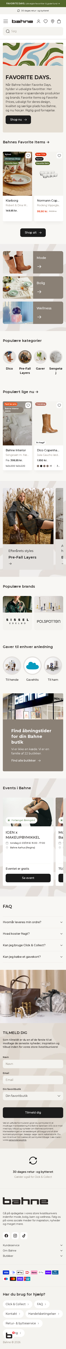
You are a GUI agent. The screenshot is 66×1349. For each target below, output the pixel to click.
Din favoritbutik (12, 1089)
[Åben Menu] (5, 21)
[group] (9, 362)
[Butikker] (52, 21)
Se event (28, 878)
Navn (6, 1057)
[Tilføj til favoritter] (28, 155)
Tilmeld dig (33, 1112)
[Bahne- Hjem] (22, 21)
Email (6, 1073)
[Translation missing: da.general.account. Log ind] (38, 21)
